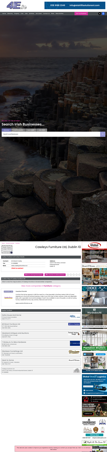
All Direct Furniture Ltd (11, 324)
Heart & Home (8, 360)
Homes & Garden (10, 243)
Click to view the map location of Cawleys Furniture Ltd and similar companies (27, 282)
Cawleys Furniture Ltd (8, 369)
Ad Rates (31, 13)
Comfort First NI (21, 291)
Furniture (17, 243)
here (82, 448)
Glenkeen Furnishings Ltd (12, 351)
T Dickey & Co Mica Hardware (14, 342)
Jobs (26, 13)
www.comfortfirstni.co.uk (24, 303)
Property (16, 13)
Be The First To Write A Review (56, 275)
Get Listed (39, 13)
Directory (10, 13)
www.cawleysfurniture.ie (19, 265)
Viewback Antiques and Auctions (15, 333)
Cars (22, 13)
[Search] (102, 134)
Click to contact (17, 268)
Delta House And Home (11, 315)
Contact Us (46, 13)
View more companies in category (41, 286)
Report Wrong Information (34, 275)
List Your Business (81, 13)
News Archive (59, 13)
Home (4, 13)
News (52, 13)
